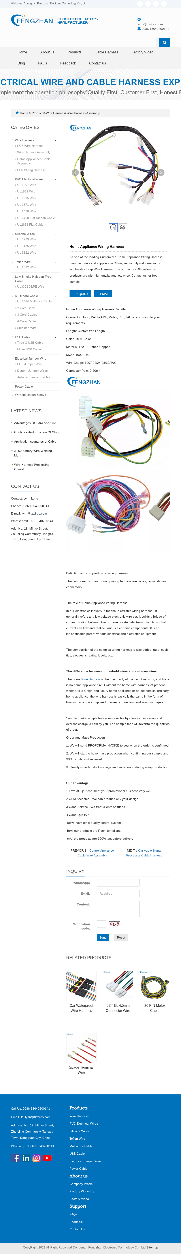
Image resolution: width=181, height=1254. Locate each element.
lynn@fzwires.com (150, 24)
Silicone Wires (25, 234)
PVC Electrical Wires (29, 179)
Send (103, 937)
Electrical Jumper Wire (30, 358)
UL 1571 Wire (26, 204)
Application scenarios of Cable (35, 441)
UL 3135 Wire (26, 246)
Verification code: (81, 926)
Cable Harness (106, 52)
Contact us (97, 63)
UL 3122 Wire (26, 252)
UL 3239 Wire (26, 239)
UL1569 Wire (26, 191)
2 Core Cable (26, 308)
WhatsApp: (81, 882)
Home (22, 52)
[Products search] (164, 42)
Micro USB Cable (29, 349)
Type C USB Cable (30, 342)
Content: (83, 904)
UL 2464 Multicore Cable (34, 301)
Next (160, 172)
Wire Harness (55, 113)
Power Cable (24, 386)
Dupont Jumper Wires (32, 370)
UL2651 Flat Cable (30, 224)
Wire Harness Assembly (83, 113)
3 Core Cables (27, 314)
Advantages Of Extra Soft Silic (35, 423)
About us (47, 52)
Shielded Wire (27, 328)
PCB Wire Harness (30, 145)
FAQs (42, 63)
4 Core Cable (26, 321)
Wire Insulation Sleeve (30, 394)
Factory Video (142, 52)
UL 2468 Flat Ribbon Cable (36, 218)
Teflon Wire (23, 262)
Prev (75, 172)
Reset (121, 937)
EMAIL (104, 294)
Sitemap (152, 1247)
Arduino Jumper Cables (33, 377)
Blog (21, 63)
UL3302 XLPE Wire (30, 286)
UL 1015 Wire (26, 198)
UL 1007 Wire (26, 185)
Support (78, 1206)
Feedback (68, 63)
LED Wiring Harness (31, 170)
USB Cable (22, 337)
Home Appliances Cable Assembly (34, 161)
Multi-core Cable (26, 296)
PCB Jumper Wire (29, 364)
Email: (85, 893)
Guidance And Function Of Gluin (36, 432)
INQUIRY (81, 294)
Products (74, 52)
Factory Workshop (82, 1191)
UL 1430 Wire (26, 211)
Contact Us (77, 1229)
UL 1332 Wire (26, 267)
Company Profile (81, 1184)
